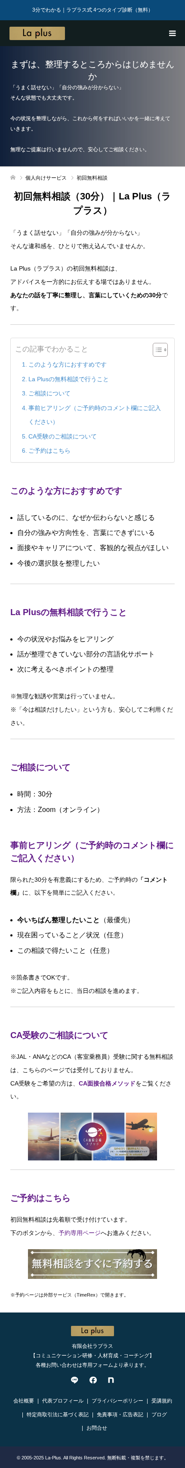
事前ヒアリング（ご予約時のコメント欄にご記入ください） (94, 414)
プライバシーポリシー (117, 1401)
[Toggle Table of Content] (156, 349)
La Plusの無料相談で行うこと (68, 379)
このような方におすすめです (67, 364)
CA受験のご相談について (62, 436)
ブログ (159, 1415)
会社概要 (23, 1401)
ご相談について (49, 393)
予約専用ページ (80, 1232)
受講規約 (161, 1401)
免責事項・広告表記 (120, 1415)
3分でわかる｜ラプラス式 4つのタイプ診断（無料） (92, 10)
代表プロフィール (62, 1401)
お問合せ (96, 1428)
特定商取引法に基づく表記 (58, 1415)
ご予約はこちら (49, 450)
